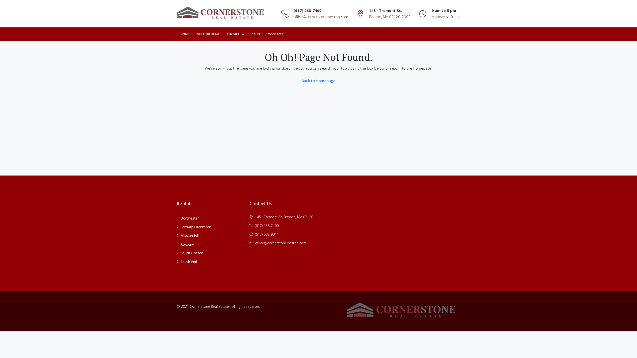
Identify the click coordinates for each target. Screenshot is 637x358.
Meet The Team (208, 34)
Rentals (233, 34)
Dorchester (189, 218)
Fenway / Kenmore (195, 226)
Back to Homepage (318, 80)
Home (185, 34)
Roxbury (187, 244)
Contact (275, 34)
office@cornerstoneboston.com (321, 16)
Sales (256, 34)
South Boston (191, 253)
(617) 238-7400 (307, 10)
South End (188, 261)
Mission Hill (189, 235)
